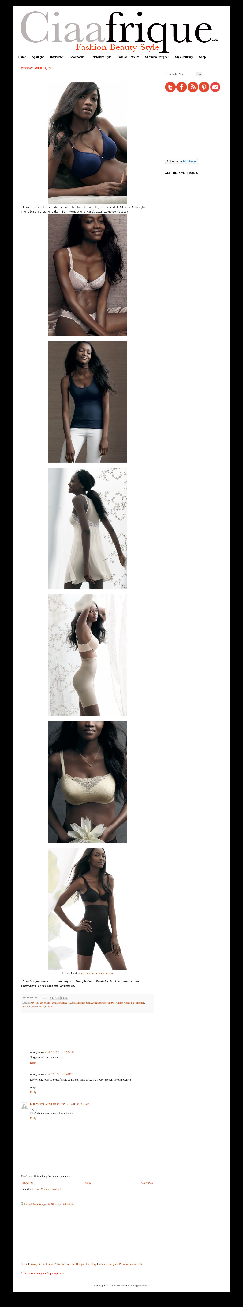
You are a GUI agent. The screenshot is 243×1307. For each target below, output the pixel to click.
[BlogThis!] (55, 998)
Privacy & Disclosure (41, 1264)
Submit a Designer (157, 57)
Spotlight (38, 57)
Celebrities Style (100, 57)
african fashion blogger (58, 1002)
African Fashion (38, 1002)
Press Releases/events (130, 1264)
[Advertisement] (90, 1026)
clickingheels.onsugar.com (97, 973)
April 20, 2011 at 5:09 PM (59, 1074)
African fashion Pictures (103, 1002)
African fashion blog (80, 1002)
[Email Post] (44, 997)
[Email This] (51, 998)
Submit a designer (108, 1264)
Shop (202, 57)
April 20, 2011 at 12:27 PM (59, 1052)
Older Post (147, 1182)
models (48, 1006)
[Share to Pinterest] (66, 998)
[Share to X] (59, 998)
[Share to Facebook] (62, 998)
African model (123, 1002)
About (24, 1264)
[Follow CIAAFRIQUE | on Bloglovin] (181, 163)
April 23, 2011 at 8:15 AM (75, 1103)
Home (22, 57)
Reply (33, 1062)
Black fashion (137, 1002)
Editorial (26, 1006)
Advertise (60, 1264)
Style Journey (184, 57)
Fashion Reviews (128, 57)
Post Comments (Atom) (48, 1189)
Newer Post (28, 1182)
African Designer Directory (81, 1264)
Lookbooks (77, 57)
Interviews (56, 57)
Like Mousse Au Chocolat (44, 1104)
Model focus (38, 1006)
